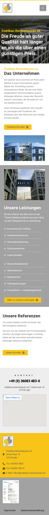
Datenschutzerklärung (32, 510)
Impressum (10, 510)
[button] (43, 8)
